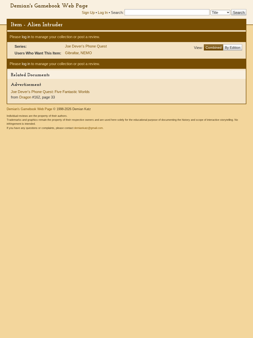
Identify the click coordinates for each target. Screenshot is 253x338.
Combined (214, 47)
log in (26, 37)
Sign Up (88, 12)
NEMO (86, 53)
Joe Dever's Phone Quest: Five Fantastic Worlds (50, 92)
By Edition (232, 47)
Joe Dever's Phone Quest (86, 46)
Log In (103, 12)
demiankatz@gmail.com (88, 127)
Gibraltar (72, 53)
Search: (117, 12)
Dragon (25, 97)
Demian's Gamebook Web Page (49, 5)
